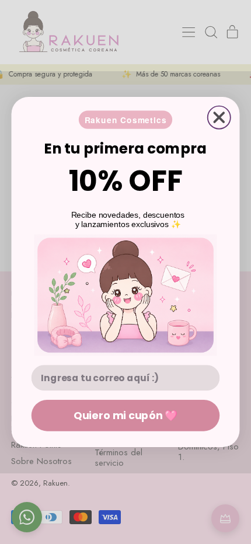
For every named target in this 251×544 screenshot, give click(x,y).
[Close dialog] (219, 117)
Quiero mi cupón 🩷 (125, 415)
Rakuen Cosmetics (126, 119)
